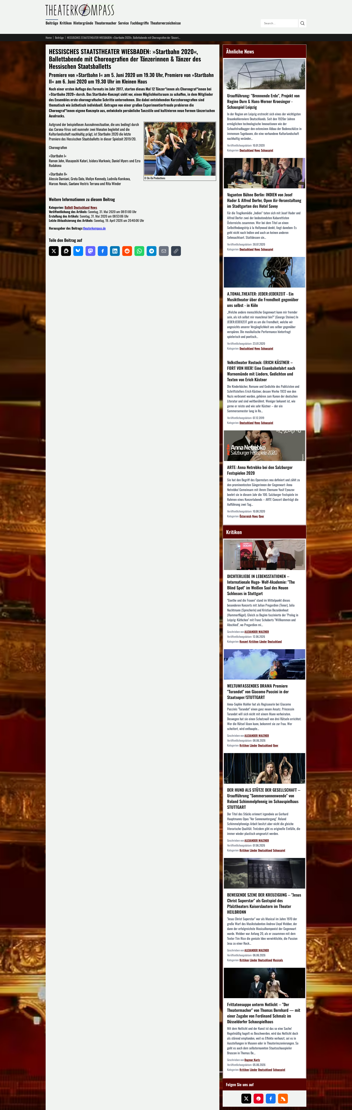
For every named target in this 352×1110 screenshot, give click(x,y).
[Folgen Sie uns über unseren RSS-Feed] (283, 1098)
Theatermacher (106, 23)
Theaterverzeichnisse (165, 23)
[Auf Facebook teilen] (103, 251)
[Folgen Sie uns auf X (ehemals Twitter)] (246, 1098)
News (93, 207)
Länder (263, 641)
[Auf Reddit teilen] (127, 251)
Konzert (244, 641)
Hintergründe (83, 23)
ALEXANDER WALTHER (256, 631)
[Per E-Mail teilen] (164, 251)
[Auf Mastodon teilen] (90, 251)
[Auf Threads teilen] (66, 251)
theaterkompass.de (94, 228)
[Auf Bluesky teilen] (78, 251)
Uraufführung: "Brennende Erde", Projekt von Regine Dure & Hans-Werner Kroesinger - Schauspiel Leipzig (263, 101)
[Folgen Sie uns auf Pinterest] (258, 1098)
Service (123, 23)
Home (49, 38)
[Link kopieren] (176, 251)
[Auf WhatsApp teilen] (139, 251)
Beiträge (52, 23)
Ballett (69, 207)
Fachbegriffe (139, 23)
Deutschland (82, 207)
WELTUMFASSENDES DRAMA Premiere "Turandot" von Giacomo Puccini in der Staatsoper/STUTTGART (258, 691)
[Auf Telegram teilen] (151, 251)
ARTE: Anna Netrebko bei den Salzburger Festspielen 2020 (260, 470)
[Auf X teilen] (54, 251)
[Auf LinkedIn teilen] (115, 251)
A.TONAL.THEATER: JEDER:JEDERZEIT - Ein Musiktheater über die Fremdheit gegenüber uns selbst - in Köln (262, 299)
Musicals (278, 960)
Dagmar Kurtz (252, 1060)
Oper (261, 516)
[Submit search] (302, 23)
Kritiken (66, 23)
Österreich (245, 516)
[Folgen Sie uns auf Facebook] (271, 1098)
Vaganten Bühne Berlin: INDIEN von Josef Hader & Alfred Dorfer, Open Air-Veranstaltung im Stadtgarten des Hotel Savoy (264, 200)
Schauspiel (267, 150)
